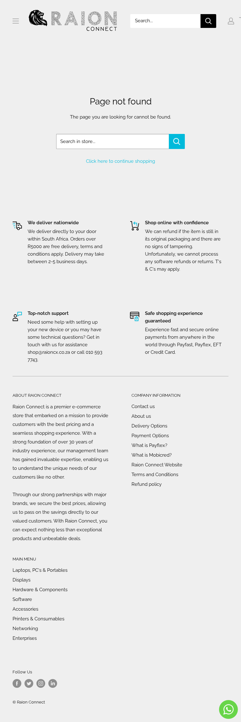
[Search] (208, 21)
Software (22, 599)
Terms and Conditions (154, 474)
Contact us (143, 406)
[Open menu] (16, 21)
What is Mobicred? (151, 455)
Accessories (25, 609)
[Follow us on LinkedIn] (52, 683)
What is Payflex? (149, 445)
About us (141, 416)
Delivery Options (149, 426)
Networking (25, 628)
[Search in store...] (177, 141)
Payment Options (150, 435)
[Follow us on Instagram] (40, 683)
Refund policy (146, 484)
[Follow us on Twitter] (28, 683)
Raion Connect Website (156, 465)
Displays (21, 580)
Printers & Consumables (38, 619)
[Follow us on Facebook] (17, 683)
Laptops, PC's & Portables (40, 570)
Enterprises (25, 638)
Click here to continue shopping (120, 161)
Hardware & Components (40, 589)
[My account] (231, 21)
